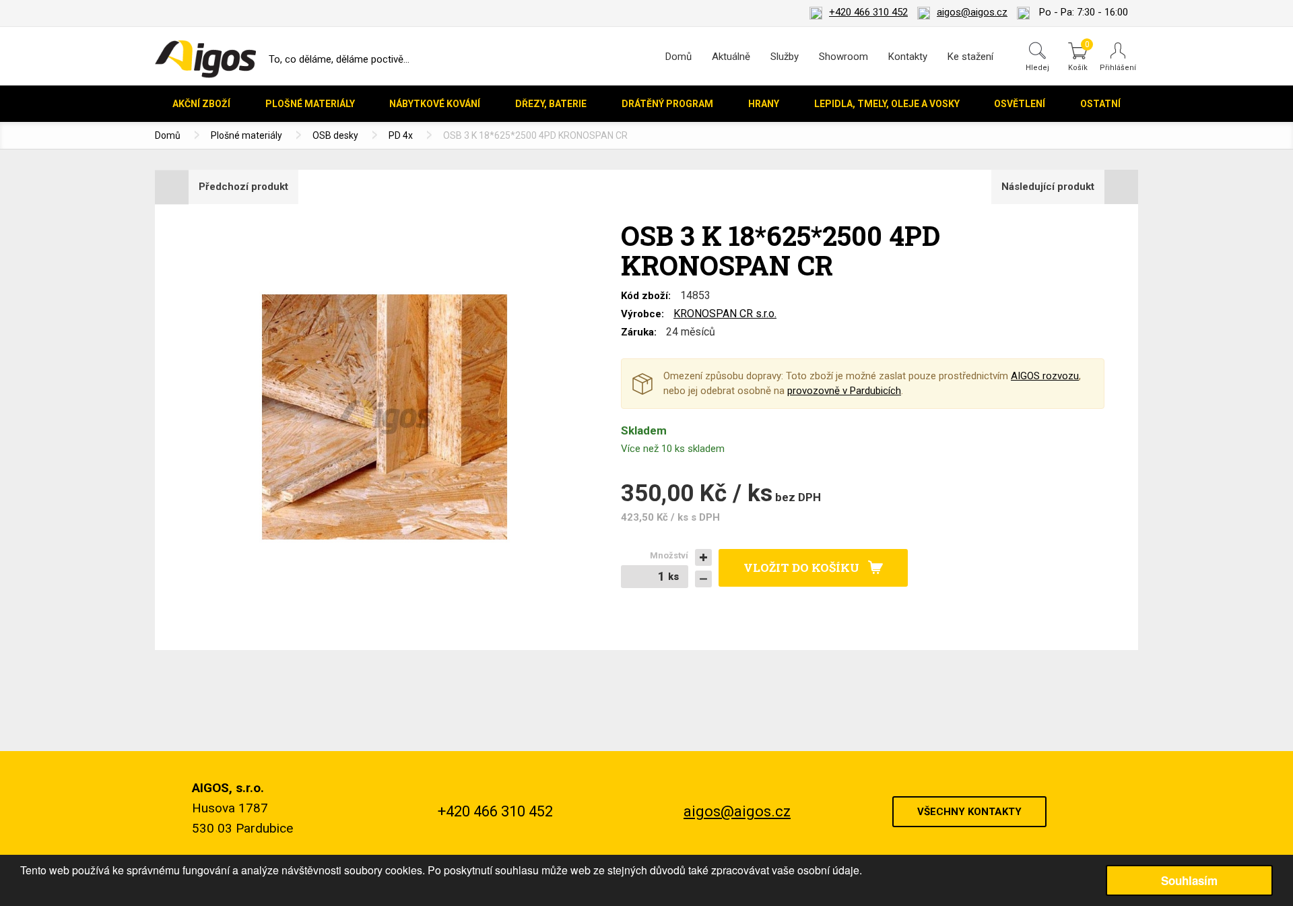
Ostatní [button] (1100, 103)
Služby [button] (784, 57)
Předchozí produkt (243, 187)
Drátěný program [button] (667, 103)
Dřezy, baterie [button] (551, 103)
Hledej (1037, 67)
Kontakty (907, 57)
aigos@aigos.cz (972, 12)
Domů (678, 57)
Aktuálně (731, 57)
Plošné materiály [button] (310, 103)
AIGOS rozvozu (1045, 376)
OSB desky (335, 135)
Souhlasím (1189, 880)
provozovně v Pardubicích (844, 391)
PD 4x (401, 135)
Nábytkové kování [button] (434, 103)
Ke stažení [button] (970, 57)
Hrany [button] (763, 103)
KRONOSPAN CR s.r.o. (724, 313)
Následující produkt (1047, 187)
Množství (669, 555)
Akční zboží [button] (201, 103)
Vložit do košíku (801, 567)
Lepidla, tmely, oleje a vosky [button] (887, 103)
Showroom (843, 57)
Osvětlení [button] (1019, 103)
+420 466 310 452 (868, 12)
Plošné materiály (246, 135)
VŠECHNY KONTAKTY (969, 812)
